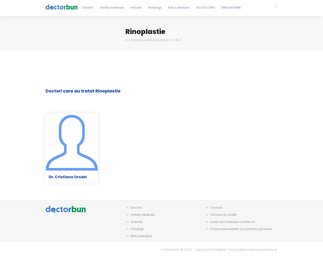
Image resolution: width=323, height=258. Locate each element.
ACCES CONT (205, 8)
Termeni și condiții (223, 215)
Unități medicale (112, 8)
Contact (216, 208)
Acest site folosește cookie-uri (232, 222)
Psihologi (154, 8)
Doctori (87, 8)
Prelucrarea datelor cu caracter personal (241, 229)
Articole (135, 8)
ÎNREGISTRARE (231, 8)
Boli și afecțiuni (179, 8)
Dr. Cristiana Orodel (68, 177)
